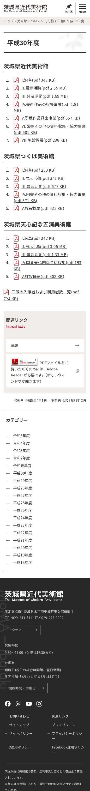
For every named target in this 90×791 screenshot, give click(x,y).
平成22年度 (22, 532)
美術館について (29, 20)
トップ (9, 20)
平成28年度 (22, 487)
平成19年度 (22, 554)
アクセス (15, 629)
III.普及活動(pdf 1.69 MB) (44, 96)
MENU (82, 11)
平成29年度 (22, 480)
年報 (60, 20)
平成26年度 (22, 502)
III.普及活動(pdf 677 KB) (43, 186)
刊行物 (49, 20)
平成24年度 (22, 517)
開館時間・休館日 (22, 688)
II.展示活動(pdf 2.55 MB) (44, 88)
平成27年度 (22, 495)
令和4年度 (21, 443)
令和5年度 (21, 435)
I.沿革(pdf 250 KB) (38, 170)
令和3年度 (21, 450)
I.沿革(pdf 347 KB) (38, 80)
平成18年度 (22, 562)
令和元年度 (22, 465)
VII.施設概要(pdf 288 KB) (44, 140)
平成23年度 (22, 525)
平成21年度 (22, 540)
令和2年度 (21, 457)
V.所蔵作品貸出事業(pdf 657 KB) (50, 118)
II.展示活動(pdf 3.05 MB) (44, 246)
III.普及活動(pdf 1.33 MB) (44, 254)
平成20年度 (22, 547)
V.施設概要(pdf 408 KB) (42, 276)
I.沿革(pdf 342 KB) (38, 238)
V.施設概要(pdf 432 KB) (42, 208)
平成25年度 (22, 510)
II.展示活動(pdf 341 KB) (43, 178)
